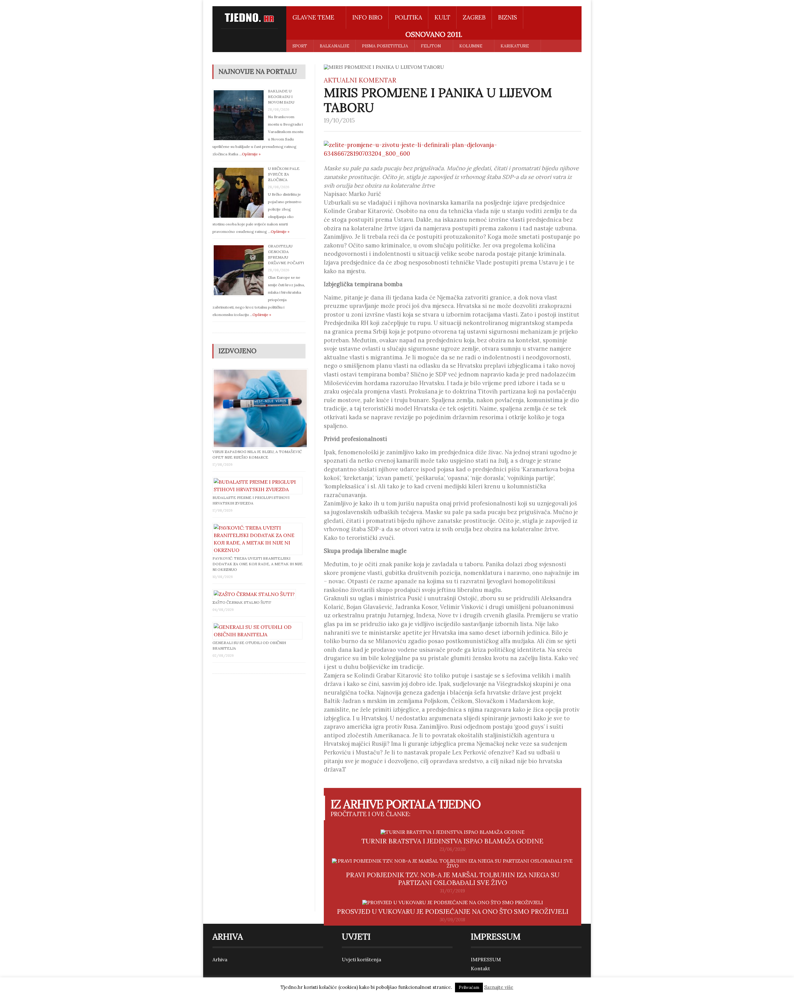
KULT (442, 17)
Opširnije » (251, 154)
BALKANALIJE (334, 46)
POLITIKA (408, 17)
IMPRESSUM (486, 959)
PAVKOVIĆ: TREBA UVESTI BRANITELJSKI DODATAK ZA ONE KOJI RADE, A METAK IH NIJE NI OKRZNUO (257, 564)
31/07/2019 (452, 891)
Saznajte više (498, 987)
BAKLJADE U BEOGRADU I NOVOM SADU (281, 96)
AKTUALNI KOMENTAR (360, 80)
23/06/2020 (452, 849)
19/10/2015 (339, 120)
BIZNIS (507, 17)
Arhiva (219, 959)
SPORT (299, 46)
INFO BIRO (367, 17)
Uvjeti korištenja (361, 959)
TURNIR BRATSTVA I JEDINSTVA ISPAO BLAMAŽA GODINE (452, 841)
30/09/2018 (452, 920)
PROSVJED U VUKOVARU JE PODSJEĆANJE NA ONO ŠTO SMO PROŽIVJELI (453, 911)
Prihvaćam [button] (469, 987)
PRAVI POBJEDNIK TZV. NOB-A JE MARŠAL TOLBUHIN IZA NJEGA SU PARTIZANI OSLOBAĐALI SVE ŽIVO (453, 879)
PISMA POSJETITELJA (385, 46)
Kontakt (480, 968)
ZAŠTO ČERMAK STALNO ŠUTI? (241, 602)
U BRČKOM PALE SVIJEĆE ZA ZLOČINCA (284, 174)
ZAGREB (474, 17)
